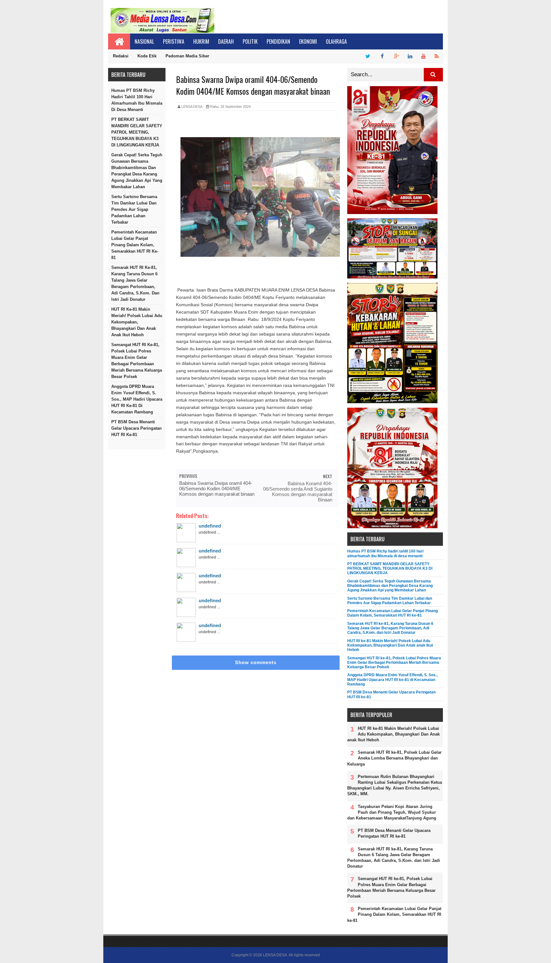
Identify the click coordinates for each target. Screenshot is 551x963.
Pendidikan (278, 41)
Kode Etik (147, 56)
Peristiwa (173, 41)
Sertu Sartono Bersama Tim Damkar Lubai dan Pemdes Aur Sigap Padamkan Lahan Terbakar (134, 209)
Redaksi (121, 56)
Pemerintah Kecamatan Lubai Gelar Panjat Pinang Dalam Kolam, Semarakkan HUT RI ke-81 (134, 245)
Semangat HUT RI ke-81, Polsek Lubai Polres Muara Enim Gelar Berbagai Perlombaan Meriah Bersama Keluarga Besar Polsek (136, 360)
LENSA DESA (275, 955)
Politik (250, 41)
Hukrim (201, 41)
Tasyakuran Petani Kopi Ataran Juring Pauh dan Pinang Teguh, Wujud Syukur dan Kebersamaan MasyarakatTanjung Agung (391, 812)
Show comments (255, 662)
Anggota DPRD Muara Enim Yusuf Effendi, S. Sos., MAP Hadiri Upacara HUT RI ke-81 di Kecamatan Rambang (136, 399)
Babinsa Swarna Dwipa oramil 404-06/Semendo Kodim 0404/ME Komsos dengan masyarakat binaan (216, 488)
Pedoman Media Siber (187, 56)
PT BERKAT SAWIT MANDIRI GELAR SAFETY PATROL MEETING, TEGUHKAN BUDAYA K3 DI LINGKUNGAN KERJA (136, 132)
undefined (210, 526)
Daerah (226, 41)
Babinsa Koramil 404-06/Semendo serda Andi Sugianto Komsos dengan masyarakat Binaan (297, 491)
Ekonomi (308, 41)
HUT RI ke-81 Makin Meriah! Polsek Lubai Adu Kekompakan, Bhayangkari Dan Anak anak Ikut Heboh (136, 322)
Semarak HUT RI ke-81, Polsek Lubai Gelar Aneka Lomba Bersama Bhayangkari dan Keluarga (394, 758)
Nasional (144, 41)
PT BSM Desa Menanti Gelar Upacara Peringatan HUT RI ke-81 (136, 428)
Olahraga (336, 41)
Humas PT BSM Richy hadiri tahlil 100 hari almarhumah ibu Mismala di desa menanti (136, 100)
